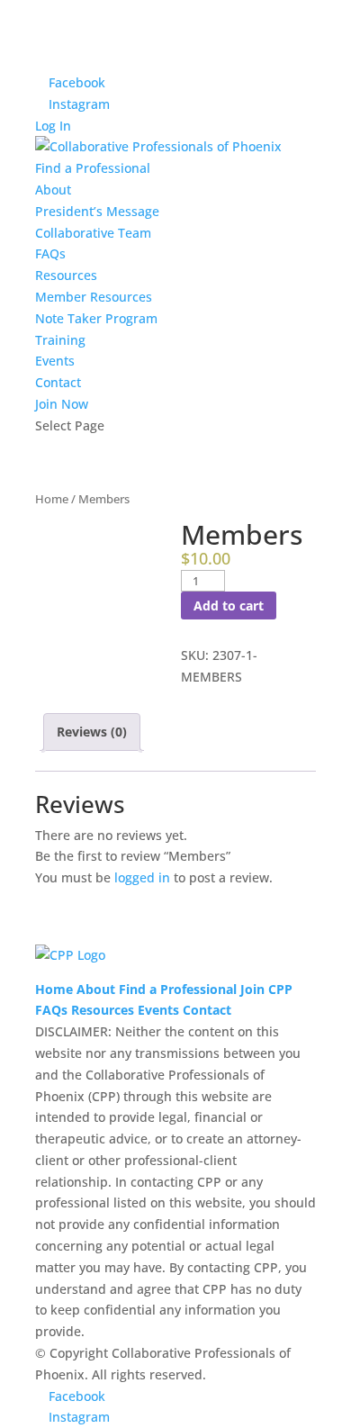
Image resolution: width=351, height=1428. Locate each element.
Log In (53, 125)
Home (51, 499)
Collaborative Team (93, 232)
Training (60, 339)
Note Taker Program (96, 318)
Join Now (61, 403)
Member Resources (93, 296)
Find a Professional (92, 167)
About (53, 189)
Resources (66, 275)
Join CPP (266, 989)
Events (55, 360)
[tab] (91, 732)
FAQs (50, 253)
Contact (58, 382)
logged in (142, 877)
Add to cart (229, 605)
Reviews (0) (92, 731)
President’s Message (97, 211)
